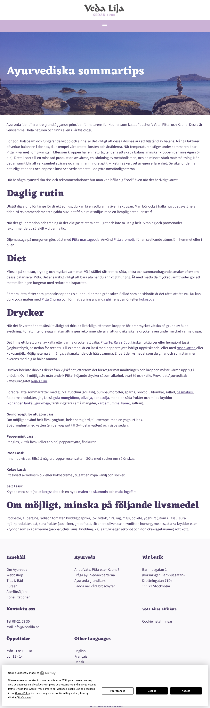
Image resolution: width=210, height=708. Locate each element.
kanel (125, 403)
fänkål (29, 403)
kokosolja (146, 299)
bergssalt (49, 491)
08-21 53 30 (21, 621)
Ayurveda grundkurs (90, 580)
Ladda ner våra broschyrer (94, 586)
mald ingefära (126, 491)
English (80, 651)
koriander (15, 403)
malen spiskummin (93, 491)
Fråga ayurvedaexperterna (94, 575)
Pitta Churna (51, 299)
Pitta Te (106, 342)
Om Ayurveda (17, 569)
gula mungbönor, (66, 397)
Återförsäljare (17, 591)
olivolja (86, 397)
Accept (186, 691)
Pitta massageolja (85, 239)
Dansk (79, 662)
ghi (108, 299)
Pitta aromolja (125, 239)
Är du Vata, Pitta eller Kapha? (96, 569)
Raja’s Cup (122, 342)
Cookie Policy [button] (22, 693)
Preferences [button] (24, 697)
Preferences (117, 691)
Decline (152, 691)
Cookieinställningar (157, 621)
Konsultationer (18, 597)
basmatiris (185, 392)
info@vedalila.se (26, 627)
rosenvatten (186, 348)
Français (80, 656)
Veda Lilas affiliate (159, 609)
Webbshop (15, 575)
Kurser (12, 586)
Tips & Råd (15, 580)
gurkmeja (42, 403)
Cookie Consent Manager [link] (22, 673)
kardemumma (109, 403)
